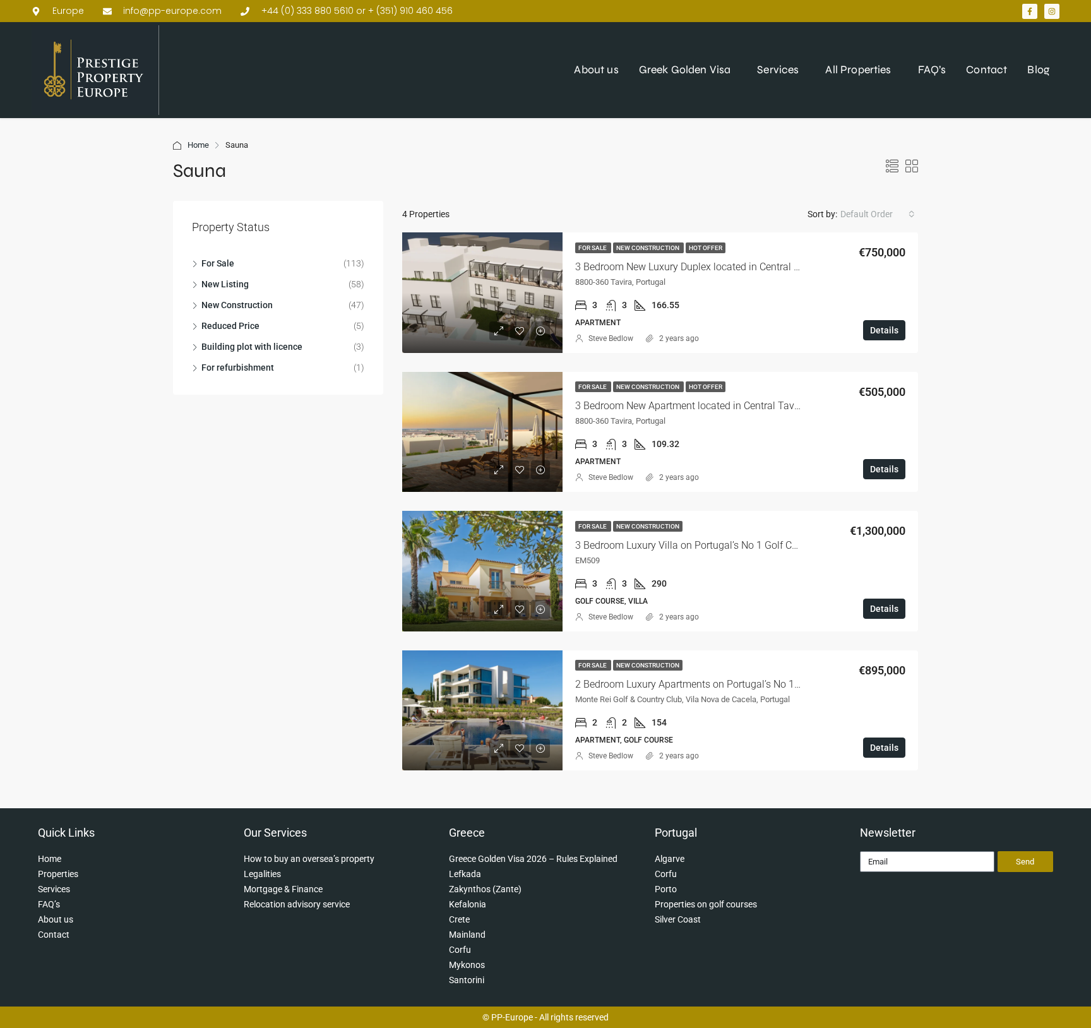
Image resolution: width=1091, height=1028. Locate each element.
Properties (58, 874)
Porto (666, 889)
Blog (1038, 69)
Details (884, 330)
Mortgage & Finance (283, 889)
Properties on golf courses (706, 904)
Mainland (467, 934)
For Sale (593, 247)
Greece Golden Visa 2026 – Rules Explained (533, 859)
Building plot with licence (251, 347)
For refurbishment (237, 367)
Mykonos (467, 965)
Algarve (669, 859)
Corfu (460, 950)
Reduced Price (230, 326)
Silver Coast (678, 919)
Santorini (466, 980)
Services (778, 69)
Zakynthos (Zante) (485, 889)
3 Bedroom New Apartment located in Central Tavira (690, 406)
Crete (459, 919)
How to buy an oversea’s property (309, 859)
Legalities (262, 874)
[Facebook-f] (1029, 11)
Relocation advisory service (297, 904)
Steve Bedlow (610, 338)
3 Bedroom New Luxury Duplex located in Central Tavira (698, 267)
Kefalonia (467, 904)
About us (596, 69)
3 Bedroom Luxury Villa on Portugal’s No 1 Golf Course (695, 545)
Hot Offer (705, 247)
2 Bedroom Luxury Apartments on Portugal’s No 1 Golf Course (712, 684)
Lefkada (465, 874)
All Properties (858, 69)
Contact (986, 69)
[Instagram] (1051, 11)
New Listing (225, 284)
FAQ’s (932, 69)
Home (198, 145)
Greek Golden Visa (685, 69)
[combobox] (877, 214)
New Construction (648, 247)
